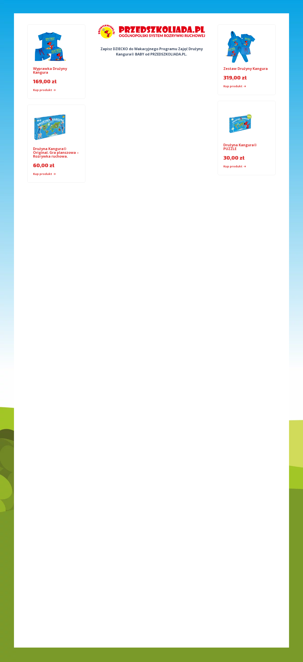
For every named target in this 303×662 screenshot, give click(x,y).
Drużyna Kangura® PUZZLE (240, 147)
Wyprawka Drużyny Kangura (50, 70)
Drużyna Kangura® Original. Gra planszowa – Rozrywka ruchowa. (56, 152)
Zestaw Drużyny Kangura (245, 68)
